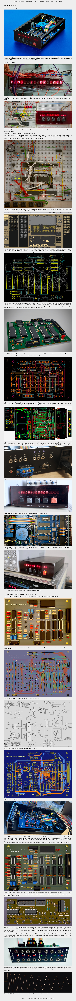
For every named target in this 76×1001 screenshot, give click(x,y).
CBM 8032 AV (17, 58)
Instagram (33, 998)
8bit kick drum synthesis (42, 993)
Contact (24, 998)
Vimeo (28, 998)
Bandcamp (45, 998)
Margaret (52, 998)
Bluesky (40, 998)
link (38, 59)
